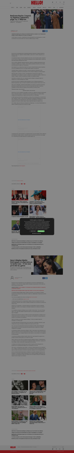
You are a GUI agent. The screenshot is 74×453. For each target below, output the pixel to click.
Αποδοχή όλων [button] (41, 231)
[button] (37, 233)
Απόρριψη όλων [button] (33, 231)
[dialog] (37, 226)
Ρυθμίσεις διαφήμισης (38, 228)
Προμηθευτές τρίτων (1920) (36, 224)
